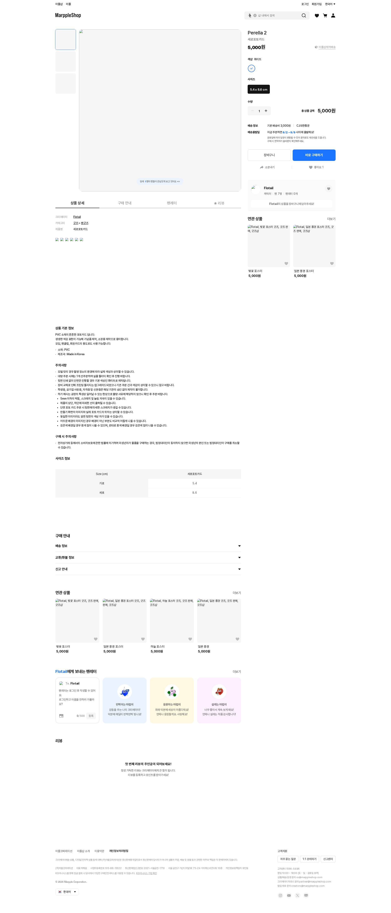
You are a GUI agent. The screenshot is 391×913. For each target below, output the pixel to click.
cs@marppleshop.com (309, 877)
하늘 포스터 (158, 646)
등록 (91, 715)
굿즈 (75, 223)
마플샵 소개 (83, 851)
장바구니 (269, 155)
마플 (68, 4)
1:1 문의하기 (309, 859)
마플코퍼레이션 (63, 851)
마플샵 (59, 4)
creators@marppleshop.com (307, 885)
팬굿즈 (84, 223)
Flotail (77, 217)
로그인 (305, 4)
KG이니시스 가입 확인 (146, 873)
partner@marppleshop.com (315, 881)
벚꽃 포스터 (63, 646)
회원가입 (316, 4)
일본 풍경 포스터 (113, 646)
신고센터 (328, 859)
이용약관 (99, 851)
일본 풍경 (203, 646)
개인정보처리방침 (118, 851)
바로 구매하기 (314, 155)
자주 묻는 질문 (288, 859)
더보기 (237, 593)
